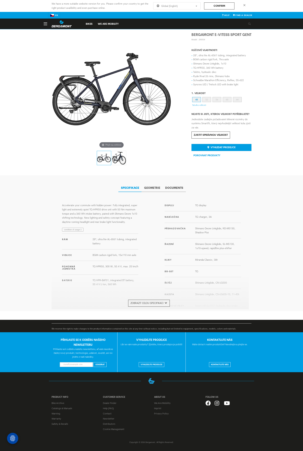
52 (207, 99)
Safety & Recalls (60, 423)
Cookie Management (113, 429)
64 (237, 99)
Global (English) (169, 6)
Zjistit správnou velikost (211, 134)
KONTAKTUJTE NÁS (220, 364)
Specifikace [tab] (130, 188)
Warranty (56, 418)
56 (217, 99)
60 (227, 99)
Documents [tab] (174, 188)
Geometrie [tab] (152, 188)
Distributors (109, 423)
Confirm (219, 5)
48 (196, 99)
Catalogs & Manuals (62, 408)
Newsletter (108, 418)
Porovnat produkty (206, 155)
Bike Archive (58, 403)
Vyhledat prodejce (222, 147)
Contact (107, 413)
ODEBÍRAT (100, 364)
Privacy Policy (161, 413)
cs (56, 15)
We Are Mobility (108, 23)
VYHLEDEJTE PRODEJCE (151, 364)
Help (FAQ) (108, 408)
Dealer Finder (109, 403)
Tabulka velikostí (199, 105)
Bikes (89, 23)
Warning (56, 413)
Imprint (157, 408)
